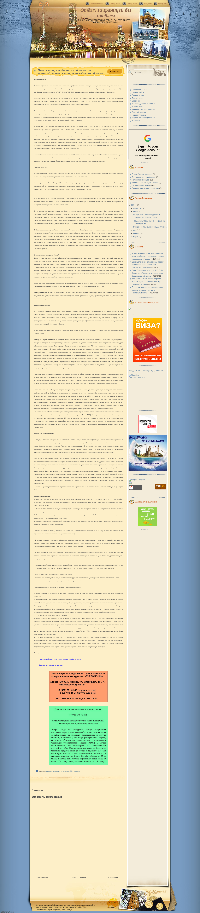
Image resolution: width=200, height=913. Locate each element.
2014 (133, 205)
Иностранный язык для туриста (145, 183)
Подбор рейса (115, 4)
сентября (137, 208)
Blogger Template (52, 910)
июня (135, 212)
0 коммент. (76, 771)
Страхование (137, 98)
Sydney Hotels (82, 907)
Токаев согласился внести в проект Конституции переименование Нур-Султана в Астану (147, 281)
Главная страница (96, 4)
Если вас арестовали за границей (51, 665)
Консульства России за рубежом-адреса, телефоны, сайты (60, 659)
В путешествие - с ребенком (143, 177)
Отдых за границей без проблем (105, 12)
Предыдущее (42, 877)
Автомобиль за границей (142, 174)
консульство (48, 346)
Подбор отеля (132, 4)
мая (135, 230)
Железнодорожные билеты (143, 104)
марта (136, 237)
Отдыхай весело (139, 112)
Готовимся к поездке (140, 180)
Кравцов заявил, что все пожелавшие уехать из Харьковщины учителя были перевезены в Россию (148, 256)
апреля (136, 233)
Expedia (65, 907)
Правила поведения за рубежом (57, 771)
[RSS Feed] (47, 3)
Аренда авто (162, 4)
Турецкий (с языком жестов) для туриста (149, 227)
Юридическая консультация (143, 109)
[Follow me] (41, 3)
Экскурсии (148, 4)
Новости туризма (139, 115)
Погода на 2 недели (137, 378)
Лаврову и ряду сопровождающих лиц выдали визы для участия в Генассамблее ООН (147, 290)
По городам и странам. (141, 185)
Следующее (113, 877)
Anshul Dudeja (66, 910)
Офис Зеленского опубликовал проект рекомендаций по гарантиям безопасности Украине (148, 265)
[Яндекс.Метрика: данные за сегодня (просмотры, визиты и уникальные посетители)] (137, 480)
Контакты (136, 121)
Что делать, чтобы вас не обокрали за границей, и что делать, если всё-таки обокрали (71, 71)
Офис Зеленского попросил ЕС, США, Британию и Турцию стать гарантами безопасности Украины (147, 273)
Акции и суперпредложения (143, 118)
